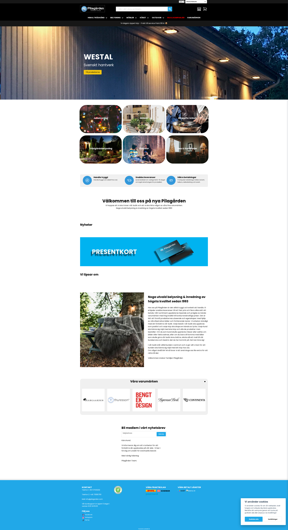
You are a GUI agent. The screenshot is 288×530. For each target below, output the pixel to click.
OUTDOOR (156, 17)
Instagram (88, 517)
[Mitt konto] (199, 9)
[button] (285, 29)
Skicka (161, 434)
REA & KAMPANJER (175, 17)
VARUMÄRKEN (193, 17)
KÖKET (143, 17)
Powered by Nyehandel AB (144, 529)
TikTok (87, 520)
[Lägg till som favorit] (193, 9)
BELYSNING (115, 17)
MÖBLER (130, 17)
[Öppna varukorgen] (205, 9)
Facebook (88, 515)
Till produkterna (93, 72)
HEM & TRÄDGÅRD (96, 17)
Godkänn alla (254, 519)
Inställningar (273, 519)
